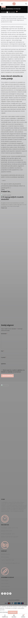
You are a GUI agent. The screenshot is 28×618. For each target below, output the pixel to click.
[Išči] (26, 3)
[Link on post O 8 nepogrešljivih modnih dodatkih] (14, 201)
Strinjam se (12, 612)
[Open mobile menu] (1, 3)
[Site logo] (14, 3)
